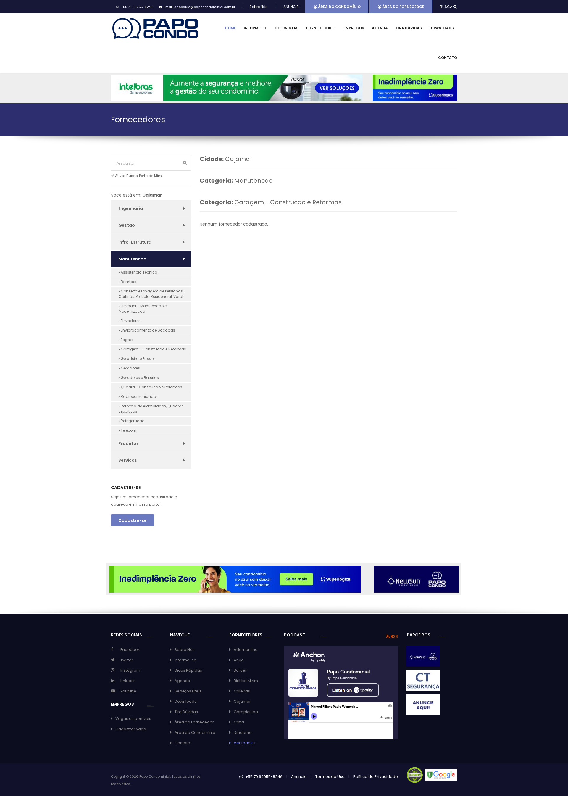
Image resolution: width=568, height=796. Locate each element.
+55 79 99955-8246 (263, 776)
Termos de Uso (330, 776)
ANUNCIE (290, 6)
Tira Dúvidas (409, 27)
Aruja (239, 660)
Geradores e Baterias (139, 377)
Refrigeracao (132, 420)
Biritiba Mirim (246, 681)
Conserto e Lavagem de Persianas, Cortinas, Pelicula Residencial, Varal (151, 294)
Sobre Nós (258, 6)
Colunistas (286, 27)
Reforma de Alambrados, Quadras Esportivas (151, 408)
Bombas (128, 281)
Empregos (353, 27)
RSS (394, 636)
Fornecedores (321, 27)
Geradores (130, 368)
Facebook (130, 649)
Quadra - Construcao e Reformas (151, 387)
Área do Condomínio (339, 6)
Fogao (126, 339)
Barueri (241, 670)
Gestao (126, 225)
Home (230, 27)
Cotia (239, 722)
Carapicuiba (246, 712)
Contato (447, 57)
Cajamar (242, 701)
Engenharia (130, 208)
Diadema (243, 732)
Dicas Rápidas (188, 670)
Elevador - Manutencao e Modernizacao (143, 308)
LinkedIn (128, 681)
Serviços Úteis (188, 691)
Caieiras (242, 691)
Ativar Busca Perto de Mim (138, 175)
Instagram (130, 670)
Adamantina (246, 649)
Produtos (128, 443)
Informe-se (255, 27)
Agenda (380, 27)
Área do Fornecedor (403, 6)
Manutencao (132, 259)
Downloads (442, 27)
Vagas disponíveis (133, 718)
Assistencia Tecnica (138, 272)
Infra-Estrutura (134, 242)
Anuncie (299, 776)
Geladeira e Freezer (137, 358)
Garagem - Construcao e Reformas (153, 349)
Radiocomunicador (138, 396)
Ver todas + (245, 743)
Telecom (128, 430)
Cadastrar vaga (130, 729)
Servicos (127, 460)
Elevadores (130, 320)
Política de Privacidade (375, 776)
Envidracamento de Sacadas (147, 330)
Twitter (126, 660)
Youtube (128, 691)
